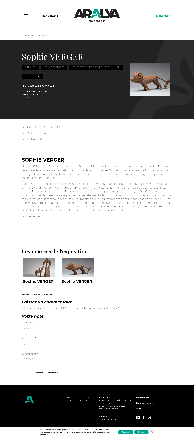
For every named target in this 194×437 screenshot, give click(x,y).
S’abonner (163, 15)
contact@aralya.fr (107, 419)
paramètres (44, 434)
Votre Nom (27, 322)
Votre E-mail (28, 338)
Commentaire (29, 354)
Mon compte (50, 15)
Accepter (125, 432)
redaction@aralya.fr (108, 408)
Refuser (141, 432)
